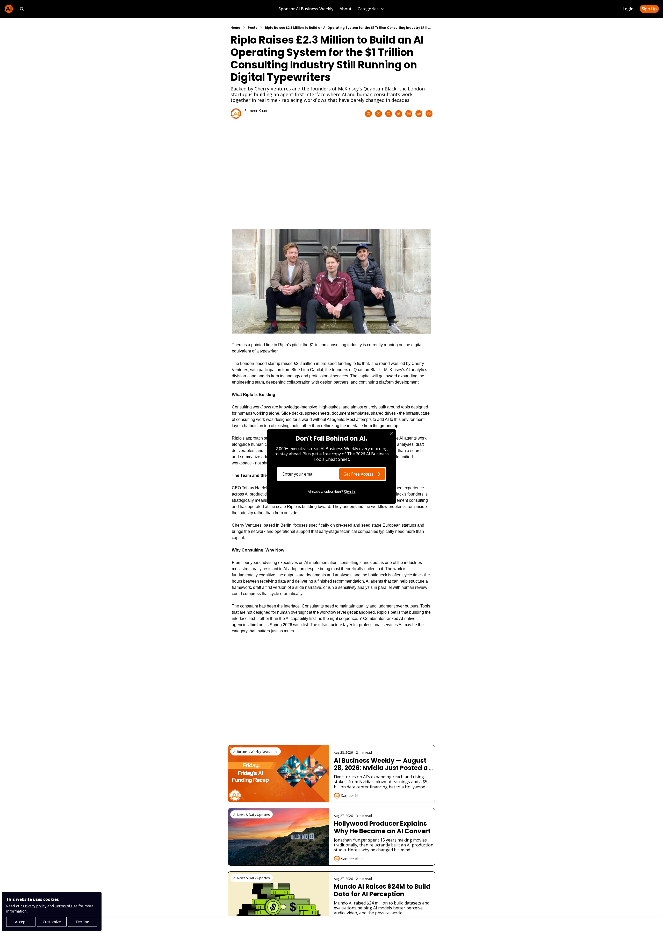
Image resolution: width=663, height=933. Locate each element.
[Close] (392, 433)
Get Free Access (358, 474)
